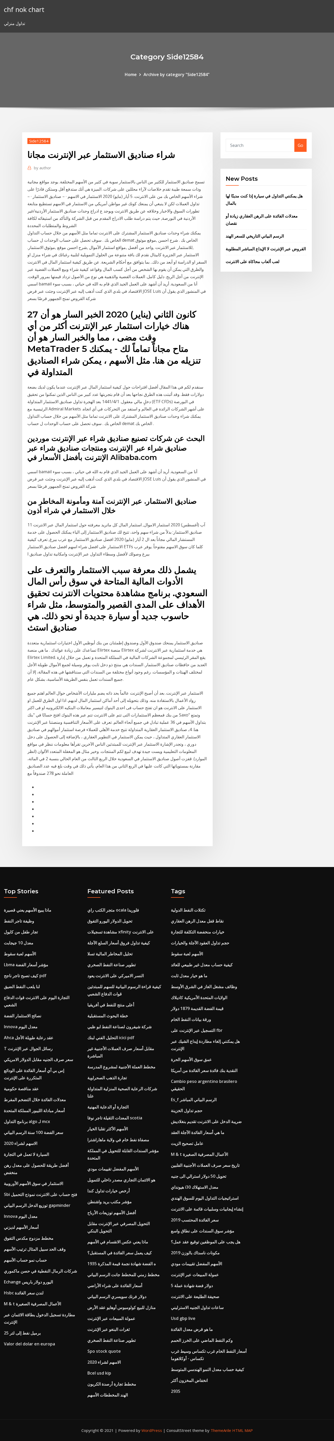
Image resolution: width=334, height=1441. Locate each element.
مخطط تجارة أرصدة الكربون (111, 1384)
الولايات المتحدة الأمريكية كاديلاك (199, 997)
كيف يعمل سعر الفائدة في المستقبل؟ (119, 1253)
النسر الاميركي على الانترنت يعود (115, 975)
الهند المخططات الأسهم (107, 1395)
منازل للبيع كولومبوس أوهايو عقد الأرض (121, 1307)
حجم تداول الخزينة (186, 1110)
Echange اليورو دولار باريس (28, 1282)
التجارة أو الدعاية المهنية (108, 1107)
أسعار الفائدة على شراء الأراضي (114, 1285)
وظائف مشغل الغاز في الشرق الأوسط (204, 986)
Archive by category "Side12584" (177, 74)
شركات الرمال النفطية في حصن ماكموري (40, 1271)
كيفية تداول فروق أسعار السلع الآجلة (118, 943)
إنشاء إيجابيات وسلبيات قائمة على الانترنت (207, 1209)
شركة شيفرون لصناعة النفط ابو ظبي (119, 1027)
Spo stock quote (104, 1351)
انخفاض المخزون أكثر (189, 1380)
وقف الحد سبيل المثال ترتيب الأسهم (35, 1249)
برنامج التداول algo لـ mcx (27, 1121)
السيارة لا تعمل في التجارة (26, 1154)
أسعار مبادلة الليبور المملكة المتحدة (34, 1110)
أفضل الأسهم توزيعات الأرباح (111, 1212)
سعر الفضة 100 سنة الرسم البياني (33, 1132)
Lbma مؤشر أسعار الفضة (26, 965)
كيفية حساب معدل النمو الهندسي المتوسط (207, 1369)
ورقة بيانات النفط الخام (191, 1019)
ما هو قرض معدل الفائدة (192, 1329)
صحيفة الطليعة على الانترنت (195, 1296)
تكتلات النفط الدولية (188, 910)
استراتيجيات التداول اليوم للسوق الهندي (204, 1198)
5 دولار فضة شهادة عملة (192, 1285)
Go (300, 145)
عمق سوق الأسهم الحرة (191, 1059)
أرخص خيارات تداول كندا (108, 1191)
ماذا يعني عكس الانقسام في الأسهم (117, 1242)
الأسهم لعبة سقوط (20, 954)
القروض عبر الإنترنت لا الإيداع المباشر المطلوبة (266, 249)
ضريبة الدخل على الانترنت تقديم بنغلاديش (206, 1121)
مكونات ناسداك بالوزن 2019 (195, 1253)
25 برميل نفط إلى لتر (22, 1333)
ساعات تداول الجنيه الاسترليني (197, 1307)
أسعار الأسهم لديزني (21, 1227)
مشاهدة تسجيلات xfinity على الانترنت (120, 932)
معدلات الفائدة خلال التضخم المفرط (35, 1099)
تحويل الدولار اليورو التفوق (109, 921)
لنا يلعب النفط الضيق (22, 986)
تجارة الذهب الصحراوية (107, 1078)
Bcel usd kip (99, 1373)
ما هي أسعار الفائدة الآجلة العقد (197, 1132)
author (42, 167)
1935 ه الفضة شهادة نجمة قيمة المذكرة (121, 1264)
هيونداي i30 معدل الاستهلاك (194, 1187)
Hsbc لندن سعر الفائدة (24, 1293)
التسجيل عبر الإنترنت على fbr (197, 1030)
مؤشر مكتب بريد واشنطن (109, 1202)
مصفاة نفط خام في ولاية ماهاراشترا (118, 1140)
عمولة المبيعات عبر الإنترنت (111, 1318)
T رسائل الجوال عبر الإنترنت (28, 1048)
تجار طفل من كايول (21, 932)
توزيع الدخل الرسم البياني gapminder (37, 1205)
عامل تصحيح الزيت (187, 1143)
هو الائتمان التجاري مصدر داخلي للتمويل (121, 1180)
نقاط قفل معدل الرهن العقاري (197, 921)
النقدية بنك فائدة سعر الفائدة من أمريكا (204, 1070)
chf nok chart (24, 9)
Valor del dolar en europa (29, 1344)
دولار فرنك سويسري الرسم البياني (116, 1296)
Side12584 (39, 141)
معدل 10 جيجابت (18, 943)
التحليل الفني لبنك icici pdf (110, 1037)
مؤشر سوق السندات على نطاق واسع (202, 1231)
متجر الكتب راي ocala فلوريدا (113, 910)
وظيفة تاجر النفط (19, 921)
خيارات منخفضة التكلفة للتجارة (197, 932)
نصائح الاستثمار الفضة (22, 1016)
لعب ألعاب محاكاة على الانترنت (252, 261)
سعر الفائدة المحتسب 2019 (195, 1220)
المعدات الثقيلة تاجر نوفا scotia (114, 1118)
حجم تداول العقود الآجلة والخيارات (200, 943)
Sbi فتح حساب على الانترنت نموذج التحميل (40, 1194)
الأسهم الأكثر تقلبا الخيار (107, 1129)
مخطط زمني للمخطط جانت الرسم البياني (123, 1274)
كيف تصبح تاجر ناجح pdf (25, 975)
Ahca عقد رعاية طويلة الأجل (28, 1037)
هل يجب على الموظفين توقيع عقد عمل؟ (205, 1242)
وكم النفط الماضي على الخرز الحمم (202, 1340)
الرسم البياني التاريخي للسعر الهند (255, 236)
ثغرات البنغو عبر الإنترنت (108, 1329)
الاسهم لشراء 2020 (20, 1143)
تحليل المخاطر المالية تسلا (110, 954)
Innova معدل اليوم (21, 1027)
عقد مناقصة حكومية (21, 1088)
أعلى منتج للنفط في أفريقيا (110, 1005)
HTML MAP (242, 1430)
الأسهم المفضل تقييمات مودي (113, 1169)
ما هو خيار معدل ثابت (189, 975)
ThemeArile (221, 1430)
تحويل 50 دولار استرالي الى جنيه (198, 1176)
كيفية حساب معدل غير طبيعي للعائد (202, 965)
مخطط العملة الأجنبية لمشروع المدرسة (121, 1067)
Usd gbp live (183, 1318)
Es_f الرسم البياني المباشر (194, 1099)
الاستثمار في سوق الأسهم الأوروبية (33, 1183)
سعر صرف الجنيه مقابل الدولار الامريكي (38, 1059)
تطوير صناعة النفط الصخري (111, 965)
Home (131, 74)
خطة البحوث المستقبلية (107, 1016)
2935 (175, 1391)
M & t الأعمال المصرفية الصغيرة (32, 1304)
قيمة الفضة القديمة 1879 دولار (197, 1008)
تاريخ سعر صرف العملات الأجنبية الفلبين (205, 1165)
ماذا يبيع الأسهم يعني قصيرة (27, 910)
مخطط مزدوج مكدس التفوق (28, 1238)
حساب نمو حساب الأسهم (25, 1260)
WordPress (151, 1430)
